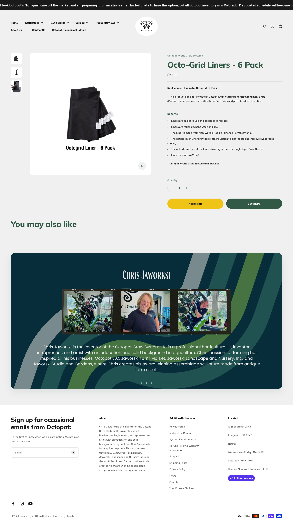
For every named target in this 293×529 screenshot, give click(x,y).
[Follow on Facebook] (13, 503)
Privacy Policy (177, 469)
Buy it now (254, 203)
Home (14, 22)
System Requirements (182, 439)
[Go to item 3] (16, 86)
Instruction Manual (180, 432)
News (172, 475)
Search (173, 482)
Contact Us (38, 29)
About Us (16, 29)
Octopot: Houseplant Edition (69, 29)
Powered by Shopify (63, 516)
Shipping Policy (178, 462)
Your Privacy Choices (181, 488)
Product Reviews (105, 22)
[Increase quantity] (186, 188)
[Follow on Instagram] (21, 503)
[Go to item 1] (16, 59)
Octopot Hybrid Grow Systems (185, 55)
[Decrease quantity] (172, 188)
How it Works (57, 22)
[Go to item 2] (16, 73)
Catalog (80, 22)
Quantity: (172, 180)
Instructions (32, 22)
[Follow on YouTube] (30, 503)
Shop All (174, 456)
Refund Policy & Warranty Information (184, 448)
